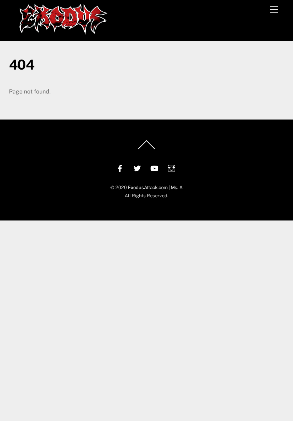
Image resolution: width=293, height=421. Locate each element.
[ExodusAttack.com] (63, 32)
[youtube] (154, 167)
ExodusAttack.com (148, 187)
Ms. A (177, 187)
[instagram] (171, 167)
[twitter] (137, 167)
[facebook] (120, 167)
